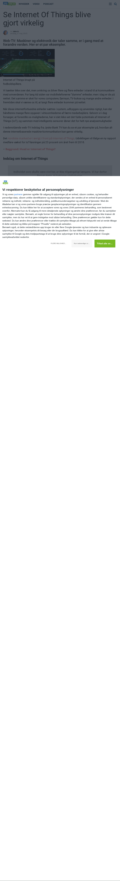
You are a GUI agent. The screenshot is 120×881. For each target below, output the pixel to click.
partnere (18, 194)
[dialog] (60, 528)
